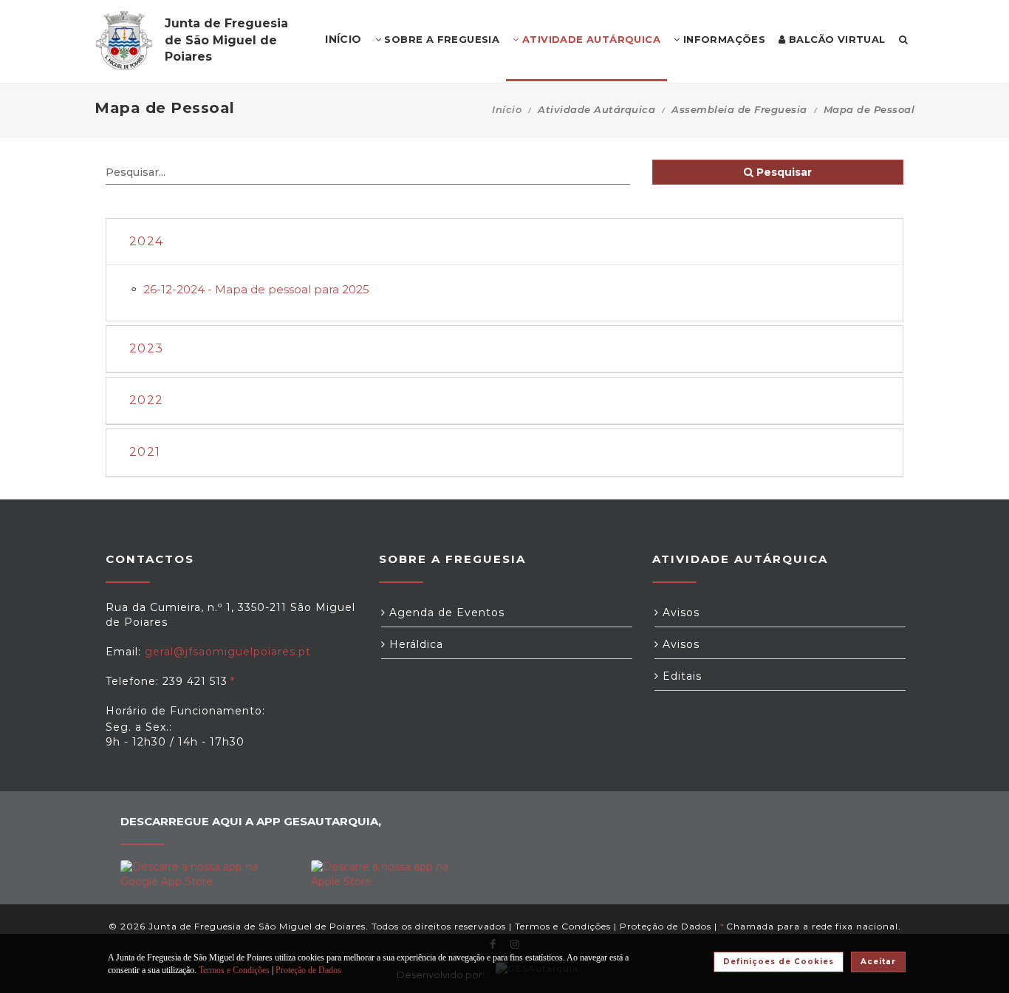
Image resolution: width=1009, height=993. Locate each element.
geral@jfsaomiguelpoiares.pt (228, 651)
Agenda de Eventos (445, 612)
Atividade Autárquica (589, 39)
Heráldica (414, 644)
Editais (680, 676)
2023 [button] (146, 348)
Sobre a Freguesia (440, 39)
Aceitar (878, 961)
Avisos (679, 612)
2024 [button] (146, 241)
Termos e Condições (563, 926)
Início (506, 109)
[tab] (504, 242)
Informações (722, 39)
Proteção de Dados (665, 926)
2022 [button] (146, 400)
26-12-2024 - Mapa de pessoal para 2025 (256, 289)
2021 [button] (144, 452)
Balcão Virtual (836, 39)
